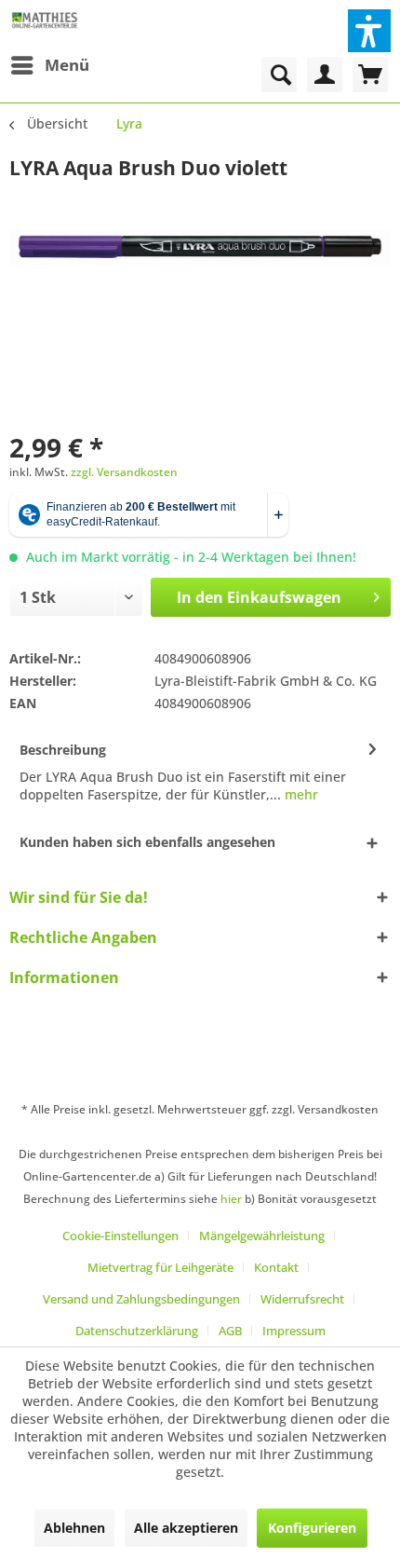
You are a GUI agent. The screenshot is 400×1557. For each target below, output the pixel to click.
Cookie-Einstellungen (120, 1235)
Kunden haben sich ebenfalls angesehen (147, 842)
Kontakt (276, 1267)
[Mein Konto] (324, 74)
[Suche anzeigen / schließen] (279, 74)
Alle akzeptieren (186, 1528)
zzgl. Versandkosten (124, 472)
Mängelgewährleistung (262, 1235)
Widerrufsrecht (302, 1299)
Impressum (294, 1330)
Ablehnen (74, 1528)
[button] (369, 30)
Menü (67, 64)
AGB (230, 1330)
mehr (299, 794)
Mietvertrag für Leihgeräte (160, 1267)
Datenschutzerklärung (136, 1330)
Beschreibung (63, 749)
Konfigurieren (312, 1528)
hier (231, 1199)
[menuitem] (49, 65)
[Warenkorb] (370, 74)
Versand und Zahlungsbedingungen (141, 1299)
